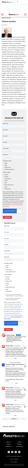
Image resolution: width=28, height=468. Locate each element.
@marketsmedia (17, 345)
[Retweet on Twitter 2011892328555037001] (9, 416)
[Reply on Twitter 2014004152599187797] (6, 383)
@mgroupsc (8, 366)
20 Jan (23, 387)
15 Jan (23, 404)
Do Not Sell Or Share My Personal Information (14, 465)
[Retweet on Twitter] (9, 362)
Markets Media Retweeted (15, 362)
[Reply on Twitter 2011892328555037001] (6, 416)
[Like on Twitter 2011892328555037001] (12, 416)
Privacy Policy (14, 462)
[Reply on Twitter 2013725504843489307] (6, 400)
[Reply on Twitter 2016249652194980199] (6, 358)
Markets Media (9, 345)
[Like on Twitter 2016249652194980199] (12, 358)
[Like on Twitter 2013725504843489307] (12, 400)
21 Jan (13, 366)
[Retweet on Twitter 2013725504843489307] (9, 400)
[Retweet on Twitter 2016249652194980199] (9, 358)
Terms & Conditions (14, 459)
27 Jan (23, 345)
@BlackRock (8, 410)
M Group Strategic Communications (15, 364)
